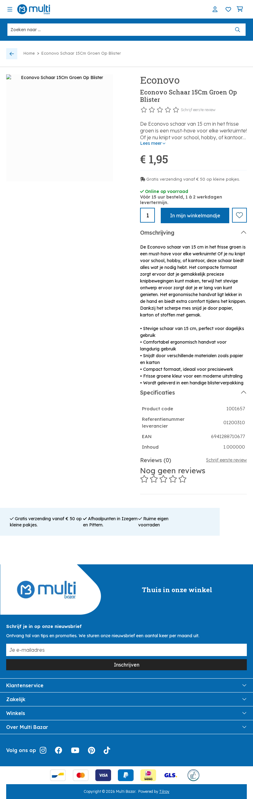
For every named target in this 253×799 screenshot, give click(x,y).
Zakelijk (15, 699)
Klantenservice (25, 685)
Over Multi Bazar (27, 727)
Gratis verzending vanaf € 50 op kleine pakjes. (193, 179)
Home (29, 53)
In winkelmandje (195, 215)
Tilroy (164, 791)
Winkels (15, 713)
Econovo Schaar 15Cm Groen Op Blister (81, 53)
